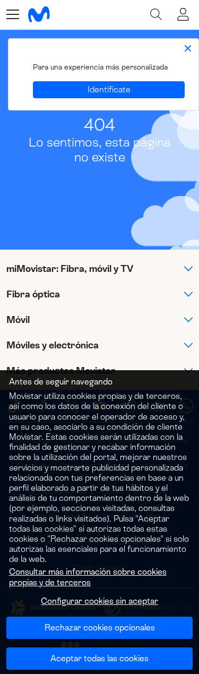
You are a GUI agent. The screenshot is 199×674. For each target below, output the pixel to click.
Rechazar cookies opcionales (100, 627)
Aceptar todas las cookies (99, 658)
